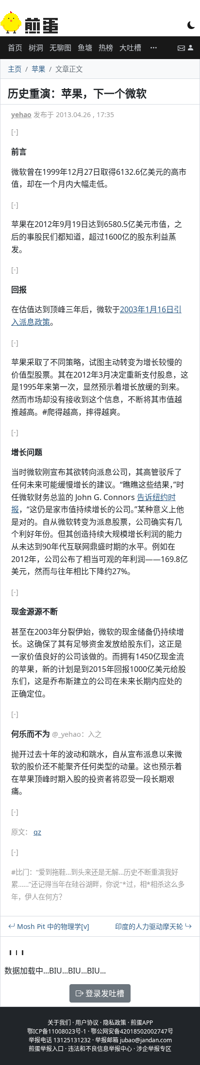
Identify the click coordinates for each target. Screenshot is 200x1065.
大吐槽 (130, 47)
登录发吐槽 (103, 993)
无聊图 (60, 47)
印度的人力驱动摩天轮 (150, 926)
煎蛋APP (142, 1023)
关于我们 (59, 1023)
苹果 (38, 69)
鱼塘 (85, 47)
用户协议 (87, 1023)
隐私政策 (114, 1023)
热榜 (106, 47)
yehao (21, 114)
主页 (14, 69)
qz (37, 832)
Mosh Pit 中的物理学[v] (52, 926)
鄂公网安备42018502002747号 (132, 1031)
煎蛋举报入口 (46, 1049)
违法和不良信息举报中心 (100, 1049)
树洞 (36, 47)
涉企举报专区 (153, 1049)
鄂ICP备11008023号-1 (56, 1031)
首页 (15, 47)
